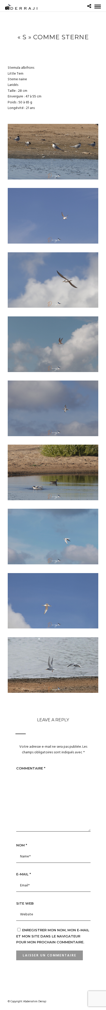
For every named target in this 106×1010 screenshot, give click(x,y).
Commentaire (30, 768)
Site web (25, 903)
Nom (21, 845)
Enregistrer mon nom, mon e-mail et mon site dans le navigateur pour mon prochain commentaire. (52, 936)
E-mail (23, 874)
